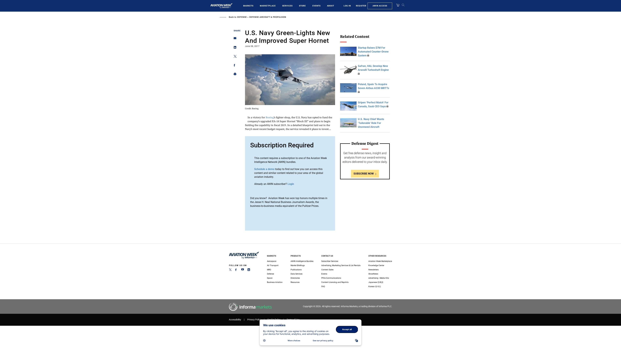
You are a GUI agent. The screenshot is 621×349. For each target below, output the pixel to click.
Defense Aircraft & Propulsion (267, 17)
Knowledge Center (376, 265)
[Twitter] (230, 270)
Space (269, 278)
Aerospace (271, 261)
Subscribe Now (364, 173)
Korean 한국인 (374, 286)
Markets (248, 6)
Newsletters (373, 270)
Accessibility (235, 319)
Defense (242, 17)
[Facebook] (236, 270)
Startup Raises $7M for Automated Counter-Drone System (373, 51)
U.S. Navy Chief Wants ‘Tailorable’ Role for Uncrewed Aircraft (371, 123)
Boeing (270, 117)
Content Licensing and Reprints (335, 282)
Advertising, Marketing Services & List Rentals (340, 265)
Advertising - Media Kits (378, 278)
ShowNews (373, 274)
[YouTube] (242, 270)
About (330, 6)
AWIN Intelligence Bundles (302, 261)
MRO (269, 270)
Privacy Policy (254, 319)
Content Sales (327, 270)
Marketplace (268, 6)
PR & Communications (331, 278)
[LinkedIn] (248, 270)
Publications (296, 270)
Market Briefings (298, 265)
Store (302, 6)
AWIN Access (380, 6)
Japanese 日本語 (375, 282)
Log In (347, 6)
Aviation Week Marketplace (380, 261)
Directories (295, 278)
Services (287, 6)
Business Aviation (275, 282)
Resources (295, 282)
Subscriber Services (329, 261)
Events (316, 6)
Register (361, 6)
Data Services (296, 274)
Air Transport (272, 265)
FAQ (323, 286)
